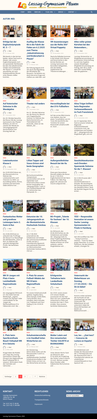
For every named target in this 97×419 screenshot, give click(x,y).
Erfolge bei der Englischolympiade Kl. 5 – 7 (11, 45)
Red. (10, 51)
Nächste (42, 376)
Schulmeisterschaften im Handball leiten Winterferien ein (36, 338)
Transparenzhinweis (42, 400)
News (29, 12)
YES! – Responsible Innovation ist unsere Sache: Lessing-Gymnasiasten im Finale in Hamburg (83, 222)
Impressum (39, 404)
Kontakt (71, 12)
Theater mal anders (36, 103)
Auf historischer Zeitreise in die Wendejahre (10, 106)
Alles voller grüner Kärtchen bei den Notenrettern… (82, 45)
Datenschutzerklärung (42, 395)
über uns (37, 12)
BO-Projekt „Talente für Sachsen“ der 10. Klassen (59, 219)
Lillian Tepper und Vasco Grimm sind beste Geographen (35, 163)
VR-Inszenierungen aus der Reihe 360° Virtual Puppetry (59, 45)
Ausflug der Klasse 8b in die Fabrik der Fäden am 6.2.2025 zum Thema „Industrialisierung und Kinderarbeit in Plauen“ (36, 50)
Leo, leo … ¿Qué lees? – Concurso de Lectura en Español (84, 338)
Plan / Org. (49, 12)
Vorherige (8, 376)
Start (23, 12)
